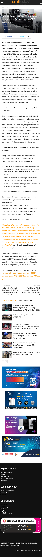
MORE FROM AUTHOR (26, 301)
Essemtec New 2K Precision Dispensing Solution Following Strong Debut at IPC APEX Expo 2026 (26, 308)
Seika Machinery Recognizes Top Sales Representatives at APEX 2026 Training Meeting (26, 345)
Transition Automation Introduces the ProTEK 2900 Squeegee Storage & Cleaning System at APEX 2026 (26, 326)
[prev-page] (3, 361)
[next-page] (6, 361)
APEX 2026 (9, 13)
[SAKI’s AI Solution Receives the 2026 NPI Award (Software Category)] (7, 354)
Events (8, 7)
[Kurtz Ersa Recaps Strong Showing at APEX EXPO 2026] (7, 317)
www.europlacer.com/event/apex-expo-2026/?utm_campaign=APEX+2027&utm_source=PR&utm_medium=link (21, 276)
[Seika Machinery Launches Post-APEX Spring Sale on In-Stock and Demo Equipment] (7, 335)
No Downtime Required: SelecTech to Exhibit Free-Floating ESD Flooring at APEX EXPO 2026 (10, 291)
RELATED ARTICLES (10, 301)
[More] (29, 37)
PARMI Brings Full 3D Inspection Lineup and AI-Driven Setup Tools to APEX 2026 (31, 291)
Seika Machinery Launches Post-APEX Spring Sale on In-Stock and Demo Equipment (25, 336)
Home (2, 7)
